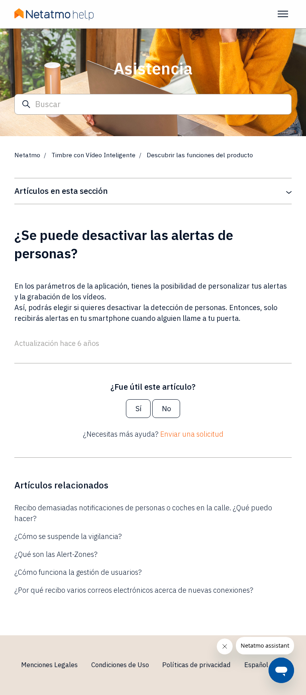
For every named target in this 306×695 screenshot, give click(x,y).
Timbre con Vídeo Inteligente (93, 155)
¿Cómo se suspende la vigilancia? (68, 536)
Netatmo (27, 155)
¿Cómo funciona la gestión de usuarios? (78, 572)
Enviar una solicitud (192, 434)
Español (257, 664)
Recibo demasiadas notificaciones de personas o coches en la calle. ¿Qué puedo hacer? (143, 513)
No (166, 408)
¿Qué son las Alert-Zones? (56, 554)
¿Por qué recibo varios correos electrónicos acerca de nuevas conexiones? (133, 590)
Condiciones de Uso (120, 664)
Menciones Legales (49, 664)
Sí (138, 408)
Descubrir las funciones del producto (200, 155)
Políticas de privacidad (196, 664)
